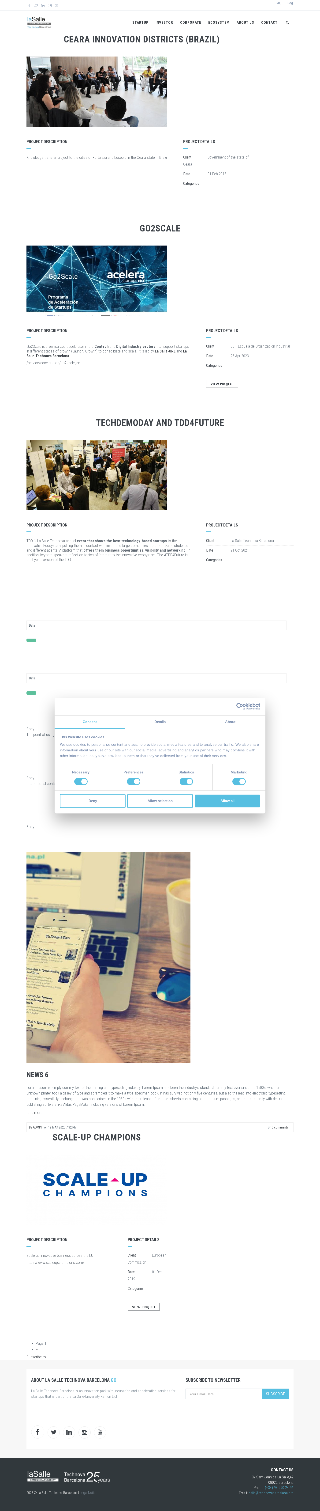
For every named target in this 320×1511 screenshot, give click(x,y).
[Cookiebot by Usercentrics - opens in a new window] (239, 706)
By (35, 1127)
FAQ (278, 3)
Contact (269, 22)
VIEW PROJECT (222, 384)
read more (34, 1112)
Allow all (227, 801)
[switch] (133, 781)
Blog (290, 3)
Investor (164, 22)
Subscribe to (36, 1357)
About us (245, 22)
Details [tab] (160, 722)
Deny (93, 801)
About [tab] (230, 722)
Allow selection (160, 801)
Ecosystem (219, 22)
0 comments (280, 1127)
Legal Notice (88, 1493)
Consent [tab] (90, 722)
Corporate (190, 22)
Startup (140, 22)
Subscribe (275, 1393)
